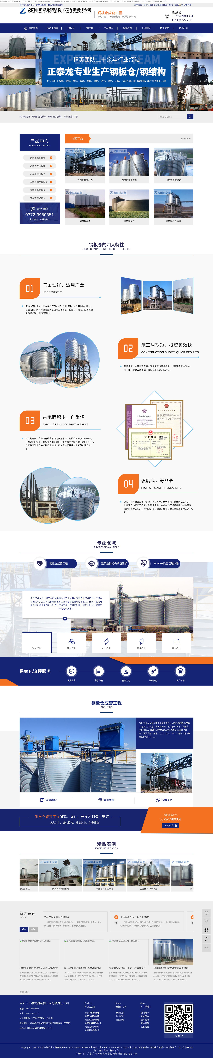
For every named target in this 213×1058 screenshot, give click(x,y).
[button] (102, 106)
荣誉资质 (145, 1016)
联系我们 (183, 28)
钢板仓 (71, 28)
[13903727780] (206, 921)
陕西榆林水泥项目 (75, 888)
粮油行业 (36, 648)
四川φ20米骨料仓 (31, 888)
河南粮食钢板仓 (55, 116)
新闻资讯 (120, 1013)
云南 (100, 1053)
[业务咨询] (206, 913)
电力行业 (106, 648)
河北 (130, 1053)
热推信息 (138, 5)
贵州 (105, 1053)
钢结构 (89, 28)
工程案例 (146, 28)
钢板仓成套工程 (58, 563)
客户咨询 (71, 680)
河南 (125, 1053)
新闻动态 (127, 28)
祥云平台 (114, 1050)
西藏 (115, 1053)
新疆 (120, 1053)
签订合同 (126, 680)
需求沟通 (99, 680)
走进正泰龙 (52, 28)
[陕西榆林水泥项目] (75, 872)
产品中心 (108, 28)
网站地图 (157, 5)
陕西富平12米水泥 (119, 888)
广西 (94, 1053)
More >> (186, 138)
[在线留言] (206, 939)
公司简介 (145, 1013)
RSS (165, 5)
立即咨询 (169, 825)
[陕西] (163, 872)
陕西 (163, 888)
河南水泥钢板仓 (39, 116)
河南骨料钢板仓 (37, 190)
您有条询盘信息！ (184, 5)
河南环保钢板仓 (37, 198)
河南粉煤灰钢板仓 (39, 182)
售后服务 (145, 1023)
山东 (135, 1053)
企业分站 (148, 5)
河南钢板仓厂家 (71, 116)
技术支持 (164, 28)
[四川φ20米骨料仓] (31, 872)
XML (171, 5)
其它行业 (176, 648)
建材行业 (71, 648)
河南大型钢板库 (37, 166)
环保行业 (141, 648)
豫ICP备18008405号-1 (110, 1047)
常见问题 (120, 1019)
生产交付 (153, 680)
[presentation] (4, 72)
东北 (110, 1053)
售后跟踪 (180, 680)
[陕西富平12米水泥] (119, 872)
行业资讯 (120, 1016)
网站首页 (33, 28)
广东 (89, 1053)
